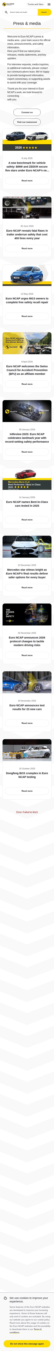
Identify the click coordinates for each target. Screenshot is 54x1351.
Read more (27, 180)
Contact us (27, 112)
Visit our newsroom (27, 122)
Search (44, 12)
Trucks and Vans (35, 4)
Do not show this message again (27, 1344)
